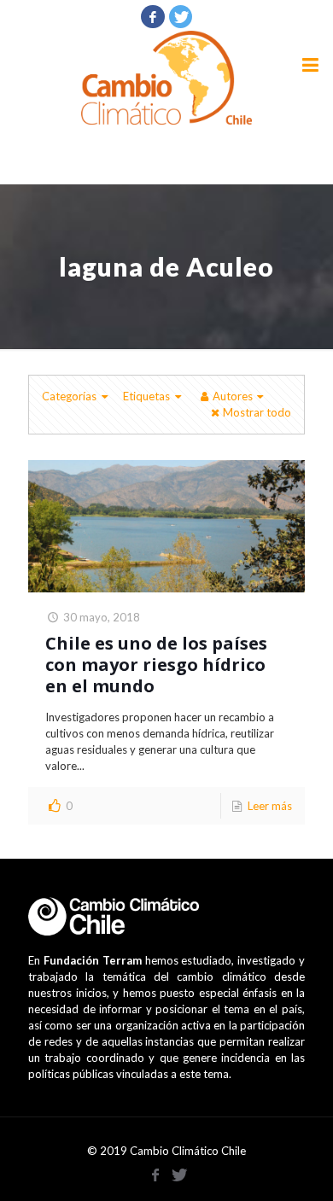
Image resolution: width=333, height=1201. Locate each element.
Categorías (69, 396)
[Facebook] (153, 16)
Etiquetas (146, 396)
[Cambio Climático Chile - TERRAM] (166, 78)
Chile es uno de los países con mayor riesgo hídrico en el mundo (156, 664)
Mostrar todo (257, 412)
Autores (233, 396)
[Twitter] (181, 16)
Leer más (270, 806)
